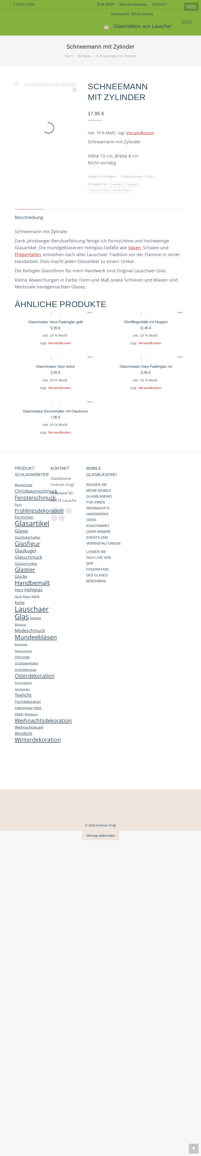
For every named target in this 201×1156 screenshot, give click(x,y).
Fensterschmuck (35, 497)
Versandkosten (140, 133)
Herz (19, 590)
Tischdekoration (28, 701)
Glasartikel (116, 184)
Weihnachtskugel (29, 727)
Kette (20, 602)
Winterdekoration (38, 740)
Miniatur (20, 624)
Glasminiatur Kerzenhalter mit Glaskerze (55, 411)
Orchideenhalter (26, 663)
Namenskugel (23, 651)
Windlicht (23, 733)
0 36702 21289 (23, 4)
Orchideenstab (25, 669)
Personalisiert (23, 683)
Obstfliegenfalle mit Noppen (146, 322)
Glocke (21, 576)
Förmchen (24, 517)
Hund (18, 596)
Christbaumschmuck (36, 491)
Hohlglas (109, 176)
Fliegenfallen (28, 254)
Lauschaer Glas (98, 190)
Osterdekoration (34, 675)
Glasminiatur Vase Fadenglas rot (146, 366)
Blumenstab (23, 485)
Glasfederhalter (27, 537)
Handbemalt (32, 582)
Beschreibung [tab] (29, 217)
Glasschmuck (28, 557)
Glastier (25, 569)
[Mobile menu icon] (186, 22)
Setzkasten (22, 689)
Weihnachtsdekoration (43, 720)
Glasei (21, 531)
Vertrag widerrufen (100, 835)
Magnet (35, 618)
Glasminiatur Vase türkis (55, 366)
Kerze (35, 596)
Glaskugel (25, 551)
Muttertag (21, 644)
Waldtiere (31, 714)
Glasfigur (27, 543)
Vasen (134, 248)
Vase (37, 707)
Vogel (19, 714)
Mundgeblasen (122, 190)
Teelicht (23, 695)
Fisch (18, 505)
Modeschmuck (30, 630)
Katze (26, 596)
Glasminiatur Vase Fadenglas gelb (55, 322)
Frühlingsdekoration (39, 510)
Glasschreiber (26, 563)
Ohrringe (22, 657)
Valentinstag (24, 708)
